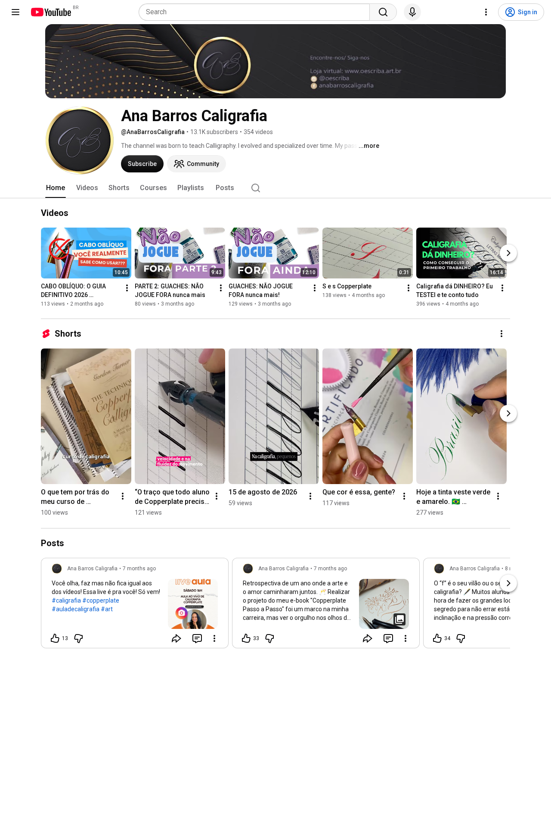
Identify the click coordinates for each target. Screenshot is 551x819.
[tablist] (275, 188)
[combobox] (257, 12)
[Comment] (197, 638)
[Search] (383, 12)
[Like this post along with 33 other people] (246, 638)
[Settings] (486, 12)
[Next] (508, 253)
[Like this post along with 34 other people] (437, 638)
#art (107, 609)
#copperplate (100, 600)
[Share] (176, 638)
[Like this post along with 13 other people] (55, 638)
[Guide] (15, 12)
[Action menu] (214, 638)
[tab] (55, 188)
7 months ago (139, 569)
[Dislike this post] (78, 638)
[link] (135, 605)
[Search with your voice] (412, 12)
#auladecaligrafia (75, 609)
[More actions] (127, 288)
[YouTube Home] (50, 12)
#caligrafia (66, 600)
